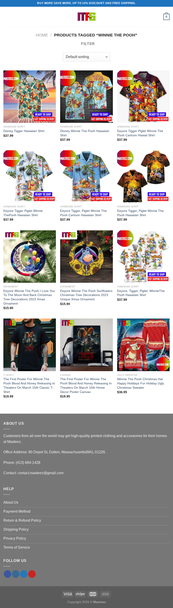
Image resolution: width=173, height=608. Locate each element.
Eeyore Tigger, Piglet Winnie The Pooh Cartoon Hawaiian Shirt (83, 213)
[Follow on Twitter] (23, 574)
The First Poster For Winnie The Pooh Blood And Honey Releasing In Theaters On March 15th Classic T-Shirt (29, 385)
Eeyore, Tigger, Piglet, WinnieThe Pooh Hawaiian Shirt (141, 293)
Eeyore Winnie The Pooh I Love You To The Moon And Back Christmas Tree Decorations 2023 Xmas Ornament (29, 297)
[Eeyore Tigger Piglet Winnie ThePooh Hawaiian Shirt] (29, 176)
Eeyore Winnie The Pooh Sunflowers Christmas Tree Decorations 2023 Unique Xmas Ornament (86, 295)
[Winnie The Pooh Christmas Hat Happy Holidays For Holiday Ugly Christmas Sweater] (143, 345)
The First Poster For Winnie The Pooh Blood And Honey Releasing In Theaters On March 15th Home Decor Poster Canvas (86, 385)
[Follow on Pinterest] (32, 574)
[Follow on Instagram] (15, 574)
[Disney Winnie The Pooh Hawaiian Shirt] (86, 96)
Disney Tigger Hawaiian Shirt (23, 131)
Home (42, 35)
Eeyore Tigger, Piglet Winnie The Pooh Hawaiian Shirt (140, 213)
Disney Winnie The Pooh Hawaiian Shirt (84, 133)
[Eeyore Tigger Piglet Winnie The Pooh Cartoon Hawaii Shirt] (143, 96)
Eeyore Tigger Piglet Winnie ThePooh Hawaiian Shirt (23, 213)
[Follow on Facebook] (7, 574)
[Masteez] (86, 17)
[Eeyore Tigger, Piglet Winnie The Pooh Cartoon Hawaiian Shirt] (86, 176)
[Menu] (6, 16)
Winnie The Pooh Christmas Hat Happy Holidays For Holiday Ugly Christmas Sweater (140, 383)
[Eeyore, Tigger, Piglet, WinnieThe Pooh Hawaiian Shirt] (143, 256)
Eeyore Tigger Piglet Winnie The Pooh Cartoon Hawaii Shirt (140, 133)
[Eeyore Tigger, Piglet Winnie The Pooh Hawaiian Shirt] (143, 176)
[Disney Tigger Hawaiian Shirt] (29, 96)
